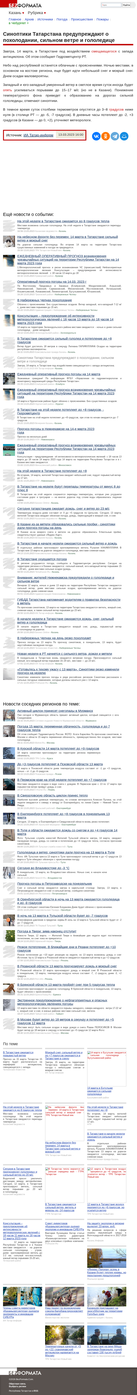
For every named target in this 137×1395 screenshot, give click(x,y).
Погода (62, 19)
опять (7, 90)
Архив (29, 19)
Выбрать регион (17, 1386)
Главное (15, 19)
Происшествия (82, 19)
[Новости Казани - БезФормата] (21, 4)
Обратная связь (17, 1384)
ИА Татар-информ (38, 135)
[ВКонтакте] (96, 136)
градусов (116, 109)
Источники (45, 19)
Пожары (103, 19)
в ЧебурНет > (19, 23)
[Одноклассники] (105, 136)
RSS (36, 1391)
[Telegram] (115, 136)
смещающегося (104, 51)
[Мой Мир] (124, 136)
